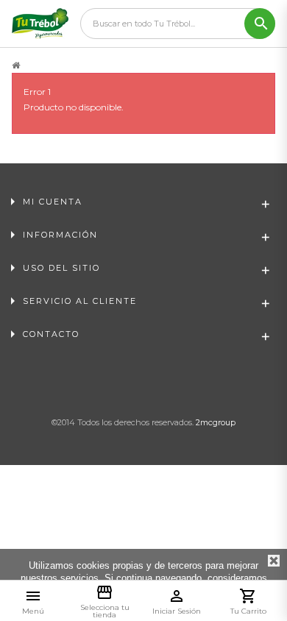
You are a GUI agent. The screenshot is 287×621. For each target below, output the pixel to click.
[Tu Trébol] (40, 23)
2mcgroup (215, 422)
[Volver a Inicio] (16, 65)
